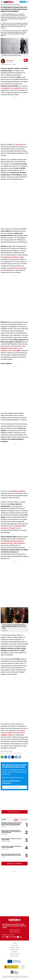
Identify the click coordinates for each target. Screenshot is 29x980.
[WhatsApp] (3, 937)
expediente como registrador (11, 88)
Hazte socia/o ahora (14, 787)
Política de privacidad (14, 953)
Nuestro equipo (14, 945)
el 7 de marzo (17, 144)
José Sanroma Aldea (6, 841)
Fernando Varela (5, 849)
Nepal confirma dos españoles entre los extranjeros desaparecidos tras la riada (11, 855)
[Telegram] (12, 937)
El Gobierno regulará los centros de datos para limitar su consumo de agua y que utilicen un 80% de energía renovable (11, 824)
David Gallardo (4, 834)
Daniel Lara (3, 826)
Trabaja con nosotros (14, 947)
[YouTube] (18, 937)
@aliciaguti (10, 62)
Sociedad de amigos (14, 949)
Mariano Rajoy (9, 753)
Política (2, 753)
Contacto (14, 943)
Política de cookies (14, 956)
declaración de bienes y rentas (14, 257)
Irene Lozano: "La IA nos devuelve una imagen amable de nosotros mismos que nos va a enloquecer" (11, 831)
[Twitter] (10, 937)
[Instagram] (15, 937)
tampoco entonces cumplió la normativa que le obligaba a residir (13, 733)
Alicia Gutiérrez (10, 60)
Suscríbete (22, 1)
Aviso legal (14, 951)
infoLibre (3, 857)
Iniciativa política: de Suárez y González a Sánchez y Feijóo (11, 839)
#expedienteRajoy (18, 753)
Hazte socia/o (14, 931)
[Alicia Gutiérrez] (3, 61)
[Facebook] (5, 937)
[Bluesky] (7, 937)
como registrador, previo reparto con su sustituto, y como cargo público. (13, 348)
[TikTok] (21, 937)
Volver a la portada (14, 863)
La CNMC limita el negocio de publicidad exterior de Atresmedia (11, 847)
